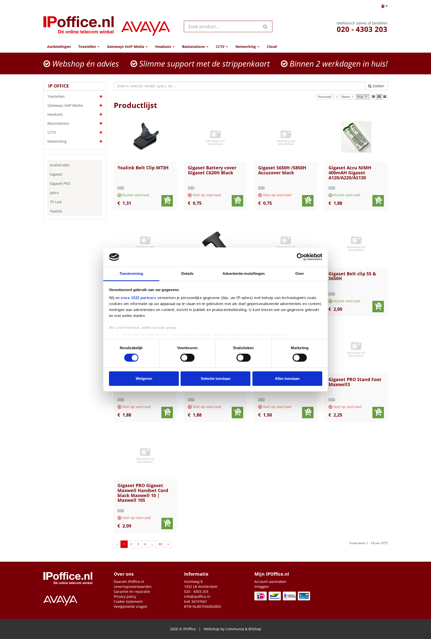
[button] (384, 6)
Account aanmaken (270, 581)
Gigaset (56, 174)
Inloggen (261, 586)
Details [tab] (187, 273)
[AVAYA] (145, 26)
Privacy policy (125, 596)
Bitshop (254, 629)
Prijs (360, 97)
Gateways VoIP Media (65, 105)
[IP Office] (78, 26)
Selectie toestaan (215, 378)
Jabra (54, 192)
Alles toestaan (287, 378)
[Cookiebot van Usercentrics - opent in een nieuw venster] (300, 257)
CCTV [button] (220, 46)
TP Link (56, 202)
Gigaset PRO (60, 183)
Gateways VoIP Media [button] (126, 46)
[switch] (187, 358)
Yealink (56, 211)
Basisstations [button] (194, 46)
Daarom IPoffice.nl (129, 581)
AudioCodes (60, 165)
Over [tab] (299, 273)
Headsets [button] (163, 46)
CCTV (51, 132)
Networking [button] (246, 46)
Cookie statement (128, 601)
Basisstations (58, 123)
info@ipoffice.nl (197, 596)
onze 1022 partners (138, 298)
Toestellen (56, 96)
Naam (346, 97)
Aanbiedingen (59, 46)
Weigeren (144, 378)
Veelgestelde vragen (130, 606)
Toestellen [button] (87, 46)
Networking (57, 141)
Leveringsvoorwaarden (133, 586)
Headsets (55, 114)
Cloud (272, 46)
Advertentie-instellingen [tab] (243, 273)
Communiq (234, 629)
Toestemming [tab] (131, 273)
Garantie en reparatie (132, 591)
